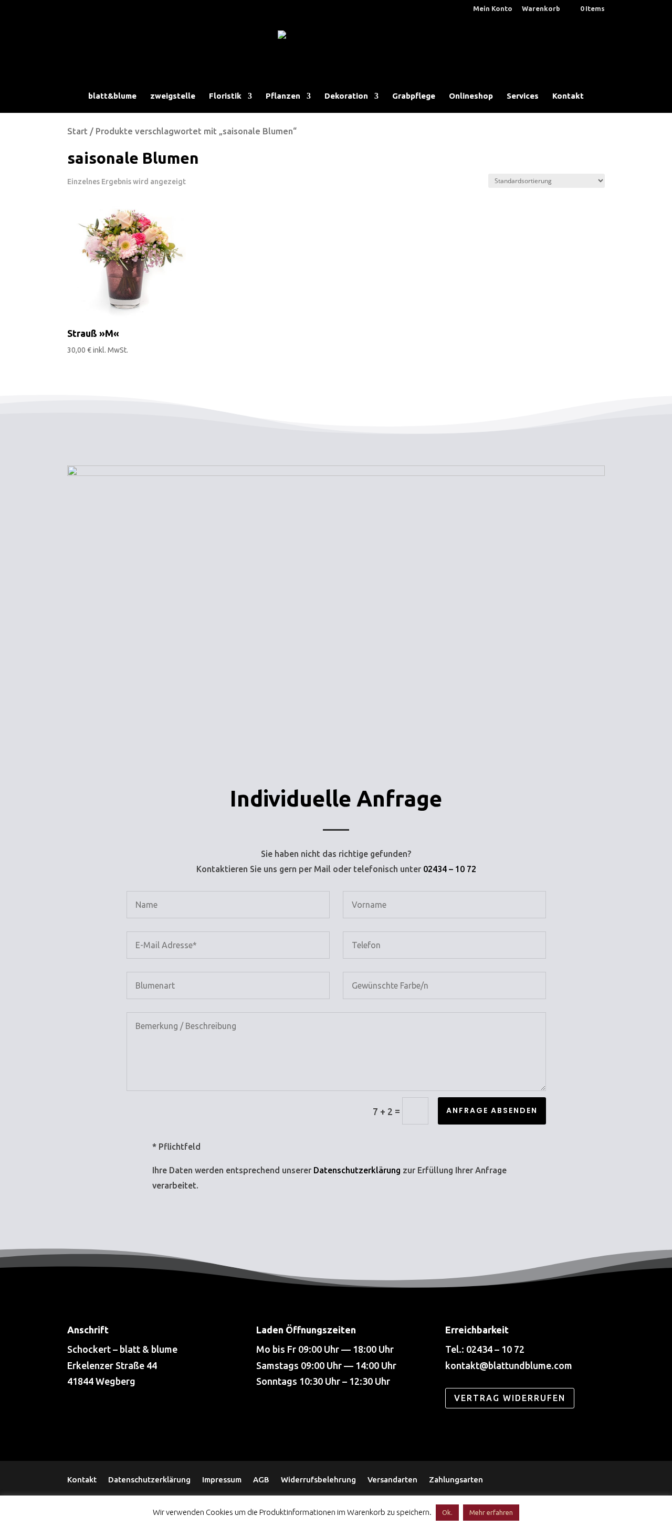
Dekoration (346, 96)
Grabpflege (413, 96)
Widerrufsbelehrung (318, 1479)
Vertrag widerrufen (509, 1398)
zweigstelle (172, 96)
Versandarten (392, 1479)
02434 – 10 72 (449, 869)
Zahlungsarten (456, 1479)
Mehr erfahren (491, 1512)
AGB (261, 1479)
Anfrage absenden (492, 1110)
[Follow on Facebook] (83, 1420)
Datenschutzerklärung (357, 1170)
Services (523, 96)
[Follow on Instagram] (118, 1420)
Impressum (222, 1479)
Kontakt (568, 96)
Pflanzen (283, 96)
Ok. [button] (447, 1512)
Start (77, 131)
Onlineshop (471, 96)
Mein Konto (492, 8)
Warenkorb (541, 8)
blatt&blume (112, 96)
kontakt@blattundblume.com (508, 1365)
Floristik (225, 96)
